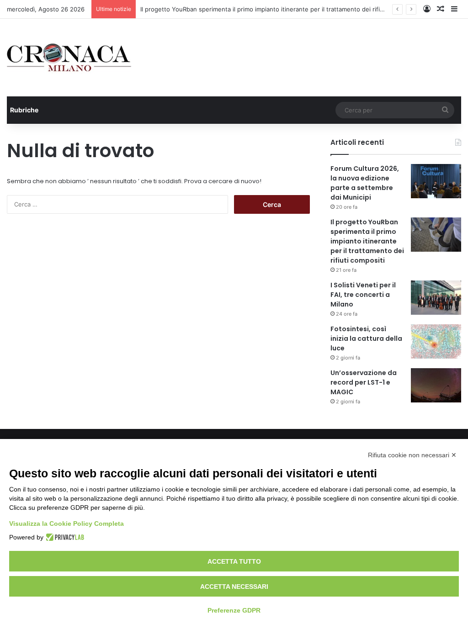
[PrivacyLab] (63, 537)
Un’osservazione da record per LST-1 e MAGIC (363, 382)
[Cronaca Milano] (69, 57)
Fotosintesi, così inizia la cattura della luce (366, 338)
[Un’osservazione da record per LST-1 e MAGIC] (436, 385)
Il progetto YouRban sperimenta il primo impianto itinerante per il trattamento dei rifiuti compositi (278, 9)
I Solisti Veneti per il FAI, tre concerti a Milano (363, 294)
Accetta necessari (234, 586)
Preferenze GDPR (234, 610)
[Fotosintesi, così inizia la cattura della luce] (436, 341)
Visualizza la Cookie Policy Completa (66, 523)
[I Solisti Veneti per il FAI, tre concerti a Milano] (436, 297)
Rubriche (24, 110)
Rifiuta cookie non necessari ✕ (412, 455)
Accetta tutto (234, 561)
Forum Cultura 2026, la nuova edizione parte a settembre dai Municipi (364, 183)
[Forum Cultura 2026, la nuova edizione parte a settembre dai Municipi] (436, 181)
